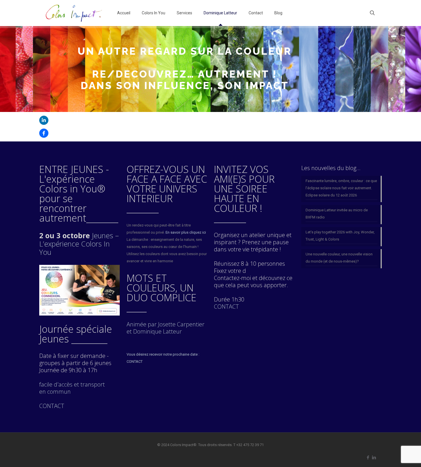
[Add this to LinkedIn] (43, 120)
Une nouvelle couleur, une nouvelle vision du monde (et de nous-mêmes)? (339, 257)
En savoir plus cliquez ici (186, 232)
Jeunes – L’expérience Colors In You (79, 243)
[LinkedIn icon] (374, 457)
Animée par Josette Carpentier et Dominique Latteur (165, 327)
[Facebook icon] (368, 457)
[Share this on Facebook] (43, 133)
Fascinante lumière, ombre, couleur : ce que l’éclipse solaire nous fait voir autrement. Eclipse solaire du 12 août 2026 (341, 188)
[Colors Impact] (74, 13)
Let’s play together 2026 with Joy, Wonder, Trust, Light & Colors (340, 235)
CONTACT (226, 306)
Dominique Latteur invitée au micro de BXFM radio (337, 213)
